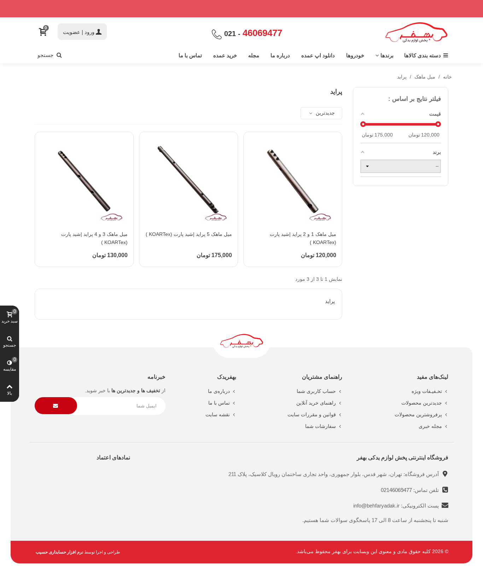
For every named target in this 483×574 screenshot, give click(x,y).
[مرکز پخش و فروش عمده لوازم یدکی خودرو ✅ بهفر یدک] (416, 32)
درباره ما (280, 55)
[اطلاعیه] (241, 8)
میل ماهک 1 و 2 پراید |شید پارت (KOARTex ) (303, 238)
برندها (387, 55)
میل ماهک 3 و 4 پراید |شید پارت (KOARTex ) (94, 238)
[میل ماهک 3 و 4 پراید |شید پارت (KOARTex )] (84, 181)
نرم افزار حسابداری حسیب (59, 552)
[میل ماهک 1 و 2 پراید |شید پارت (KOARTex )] (292, 181)
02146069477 (397, 490)
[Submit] (56, 405)
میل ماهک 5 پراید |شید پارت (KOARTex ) (189, 234)
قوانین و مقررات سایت (311, 414)
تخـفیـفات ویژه (427, 391)
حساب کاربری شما (316, 391)
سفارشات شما (320, 426)
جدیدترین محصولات (421, 403)
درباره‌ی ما (219, 391)
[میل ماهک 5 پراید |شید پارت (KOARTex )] (188, 181)
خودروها (355, 55)
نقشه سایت (217, 414)
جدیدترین (324, 113)
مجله (253, 55)
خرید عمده (225, 55)
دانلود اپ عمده (318, 55)
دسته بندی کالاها (422, 55)
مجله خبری (430, 426)
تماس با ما (190, 55)
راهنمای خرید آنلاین (316, 403)
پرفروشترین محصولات (418, 414)
